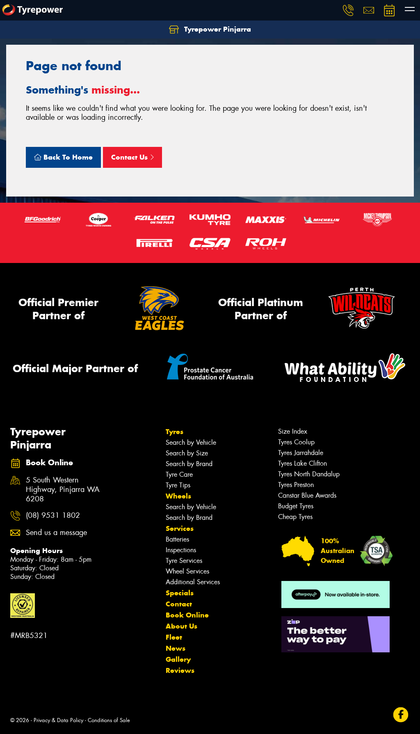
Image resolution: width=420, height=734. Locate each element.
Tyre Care (179, 474)
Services (180, 528)
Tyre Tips (178, 485)
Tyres (174, 431)
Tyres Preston (296, 484)
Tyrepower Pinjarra (216, 29)
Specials (180, 592)
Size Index (292, 431)
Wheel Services (187, 571)
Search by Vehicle (191, 442)
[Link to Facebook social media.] (401, 714)
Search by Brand (189, 464)
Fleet (174, 637)
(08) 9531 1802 (53, 515)
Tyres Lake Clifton (302, 463)
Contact (179, 603)
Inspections (181, 550)
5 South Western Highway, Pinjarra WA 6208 (63, 490)
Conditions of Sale (109, 720)
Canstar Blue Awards (307, 495)
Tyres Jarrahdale (300, 452)
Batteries (177, 539)
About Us (181, 626)
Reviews (180, 670)
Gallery (178, 659)
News (175, 648)
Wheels (178, 496)
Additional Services (193, 582)
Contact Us (130, 157)
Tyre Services (184, 560)
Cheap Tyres (295, 516)
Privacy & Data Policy (58, 720)
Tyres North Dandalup (309, 474)
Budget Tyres (295, 506)
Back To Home (67, 157)
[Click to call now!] (348, 10)
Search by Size (187, 453)
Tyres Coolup (296, 442)
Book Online (187, 615)
